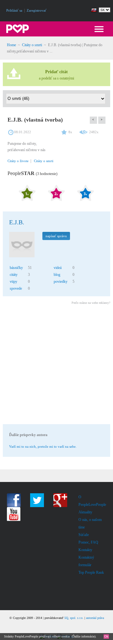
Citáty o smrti (32, 45)
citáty (14, 274)
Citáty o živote (18, 161)
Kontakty (85, 550)
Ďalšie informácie (83, 636)
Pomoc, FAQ (88, 542)
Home (11, 45)
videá (58, 267)
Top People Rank (91, 572)
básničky (16, 267)
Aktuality (85, 512)
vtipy (13, 281)
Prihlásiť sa (14, 10)
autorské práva (95, 618)
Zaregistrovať (36, 10)
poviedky (60, 281)
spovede (16, 288)
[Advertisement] (56, 365)
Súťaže (83, 535)
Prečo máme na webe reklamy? (91, 302)
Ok (106, 636)
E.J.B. (16, 222)
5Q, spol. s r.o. (73, 618)
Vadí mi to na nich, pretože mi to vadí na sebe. (43, 446)
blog (57, 274)
